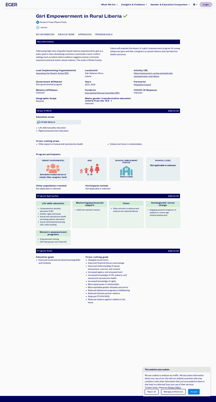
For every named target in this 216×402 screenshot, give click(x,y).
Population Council (142, 84)
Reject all (151, 392)
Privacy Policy (174, 387)
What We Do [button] (108, 4)
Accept (193, 392)
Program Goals (103, 34)
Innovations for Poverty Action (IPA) (52, 73)
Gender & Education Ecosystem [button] (169, 4)
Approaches (85, 34)
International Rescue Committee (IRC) (102, 93)
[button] (195, 4)
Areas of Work (66, 34)
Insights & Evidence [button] (133, 4)
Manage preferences (173, 392)
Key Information (45, 34)
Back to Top (173, 111)
